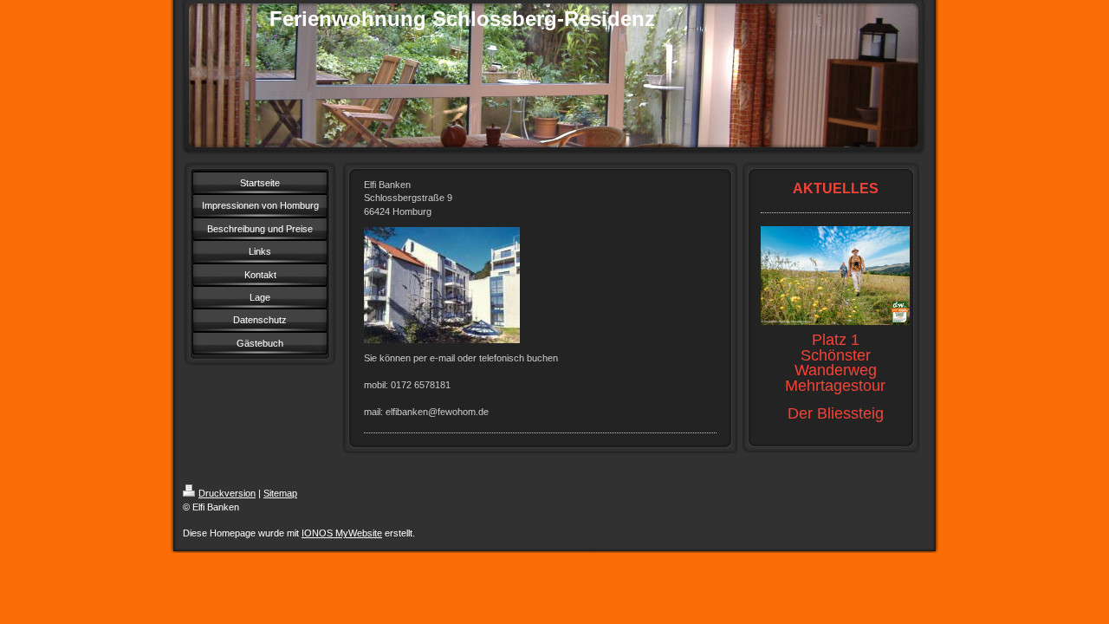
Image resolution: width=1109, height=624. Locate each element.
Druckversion (227, 493)
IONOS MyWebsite (342, 533)
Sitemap (280, 493)
